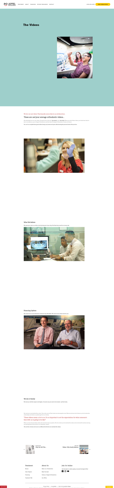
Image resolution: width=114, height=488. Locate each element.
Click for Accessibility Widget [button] (64, 486)
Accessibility (53, 486)
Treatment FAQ (28, 477)
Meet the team (45, 471)
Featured (25, 29)
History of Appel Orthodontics (49, 474)
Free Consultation (103, 4)
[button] (21, 4)
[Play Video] (41, 220)
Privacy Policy (46, 486)
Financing (27, 474)
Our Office (44, 477)
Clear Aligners (28, 471)
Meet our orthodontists (47, 468)
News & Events (30, 29)
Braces (26, 468)
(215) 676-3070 (91, 4)
